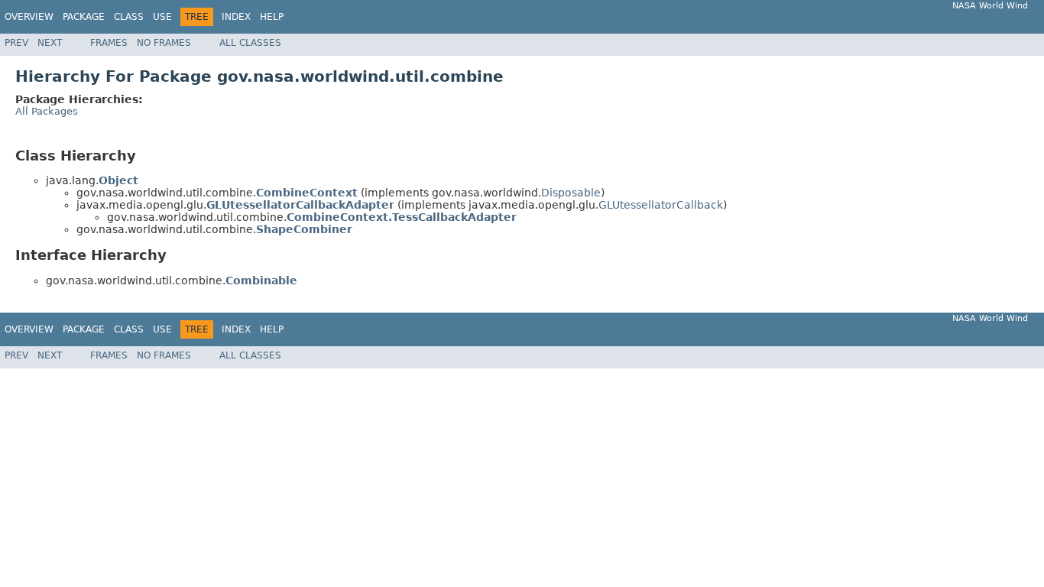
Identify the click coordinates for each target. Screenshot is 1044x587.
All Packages (46, 111)
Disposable (571, 192)
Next (49, 42)
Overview (29, 16)
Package (84, 16)
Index (236, 16)
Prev (16, 42)
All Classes (250, 42)
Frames (109, 42)
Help (272, 16)
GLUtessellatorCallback (660, 205)
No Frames (164, 42)
